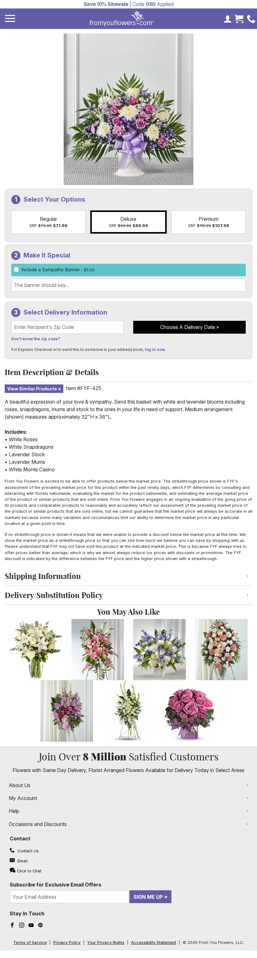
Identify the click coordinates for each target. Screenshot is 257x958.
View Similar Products (32, 388)
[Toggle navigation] (10, 18)
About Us (19, 785)
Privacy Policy (67, 942)
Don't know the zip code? (35, 338)
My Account (23, 798)
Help (14, 811)
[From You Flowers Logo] (122, 18)
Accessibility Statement (153, 942)
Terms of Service (30, 942)
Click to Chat (29, 871)
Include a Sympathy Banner (58, 270)
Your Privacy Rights (105, 942)
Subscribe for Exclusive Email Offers (55, 884)
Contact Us (27, 851)
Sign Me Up (148, 897)
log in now (155, 349)
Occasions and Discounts (38, 824)
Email (22, 861)
